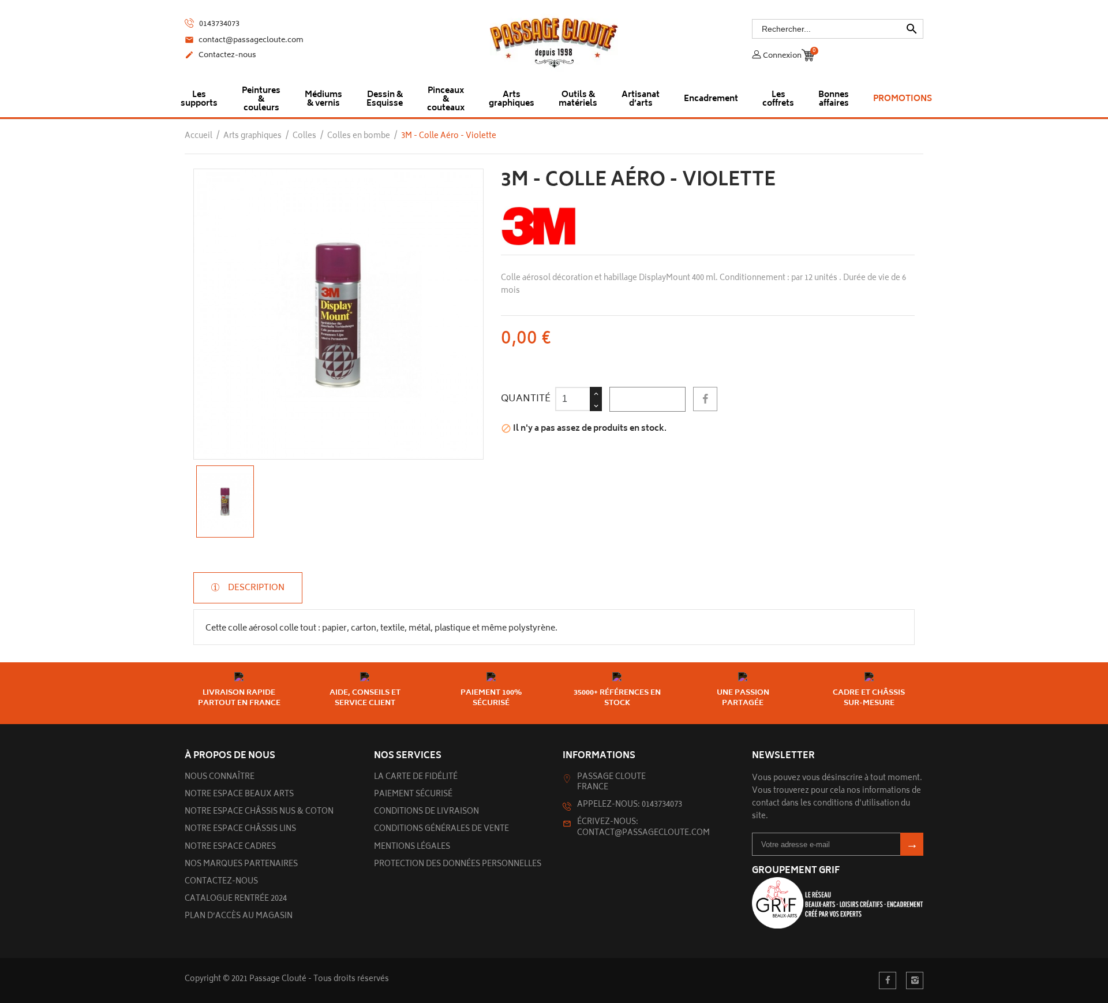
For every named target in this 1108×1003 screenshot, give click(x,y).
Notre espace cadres (230, 847)
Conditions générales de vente (441, 829)
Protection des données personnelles (457, 864)
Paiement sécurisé (413, 794)
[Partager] (705, 399)
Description (255, 588)
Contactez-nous (220, 56)
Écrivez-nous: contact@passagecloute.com (643, 828)
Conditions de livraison (426, 812)
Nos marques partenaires (241, 864)
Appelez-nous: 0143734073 (629, 805)
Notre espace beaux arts (239, 794)
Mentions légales (412, 847)
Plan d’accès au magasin (239, 916)
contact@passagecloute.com (244, 41)
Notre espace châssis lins (240, 829)
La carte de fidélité (416, 777)
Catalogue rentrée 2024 (236, 899)
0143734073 (218, 24)
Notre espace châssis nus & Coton (259, 812)
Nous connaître (219, 777)
